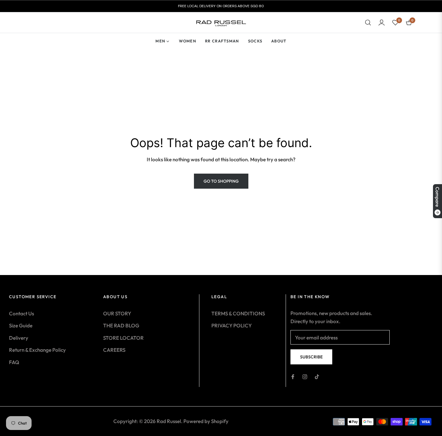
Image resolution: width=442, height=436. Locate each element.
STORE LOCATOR (123, 338)
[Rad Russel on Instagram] (304, 376)
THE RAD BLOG (121, 325)
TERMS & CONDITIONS (238, 313)
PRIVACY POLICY (231, 325)
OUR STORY (117, 313)
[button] (368, 22)
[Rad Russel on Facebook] (292, 376)
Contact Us (21, 313)
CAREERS (114, 350)
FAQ (14, 362)
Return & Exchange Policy (37, 350)
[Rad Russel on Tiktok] (317, 376)
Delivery (18, 338)
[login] (381, 22)
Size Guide (20, 325)
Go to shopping (221, 181)
